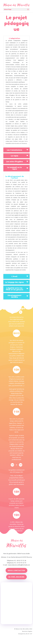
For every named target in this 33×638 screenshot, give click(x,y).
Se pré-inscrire (16, 577)
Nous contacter (16, 570)
